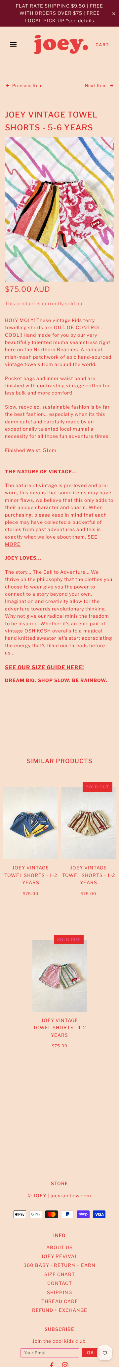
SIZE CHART (59, 1274)
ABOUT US (59, 1247)
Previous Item (27, 85)
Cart (102, 44)
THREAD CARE (59, 1301)
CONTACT (59, 1283)
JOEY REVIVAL (59, 1256)
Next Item (96, 85)
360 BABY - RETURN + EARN (59, 1265)
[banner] (61, 44)
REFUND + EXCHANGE (59, 1310)
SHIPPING (59, 1292)
